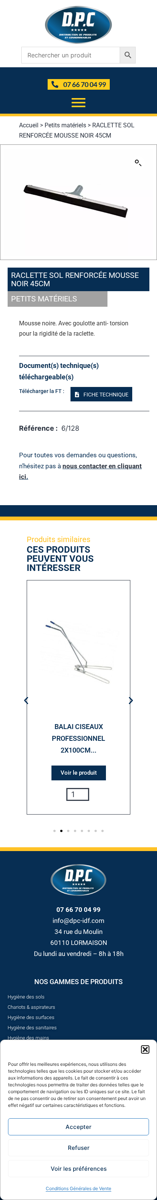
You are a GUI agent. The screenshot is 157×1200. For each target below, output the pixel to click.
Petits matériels (65, 125)
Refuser (79, 1147)
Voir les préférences (79, 1168)
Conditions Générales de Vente (78, 1188)
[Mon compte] (79, 73)
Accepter (78, 1126)
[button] (145, 1049)
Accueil (28, 125)
